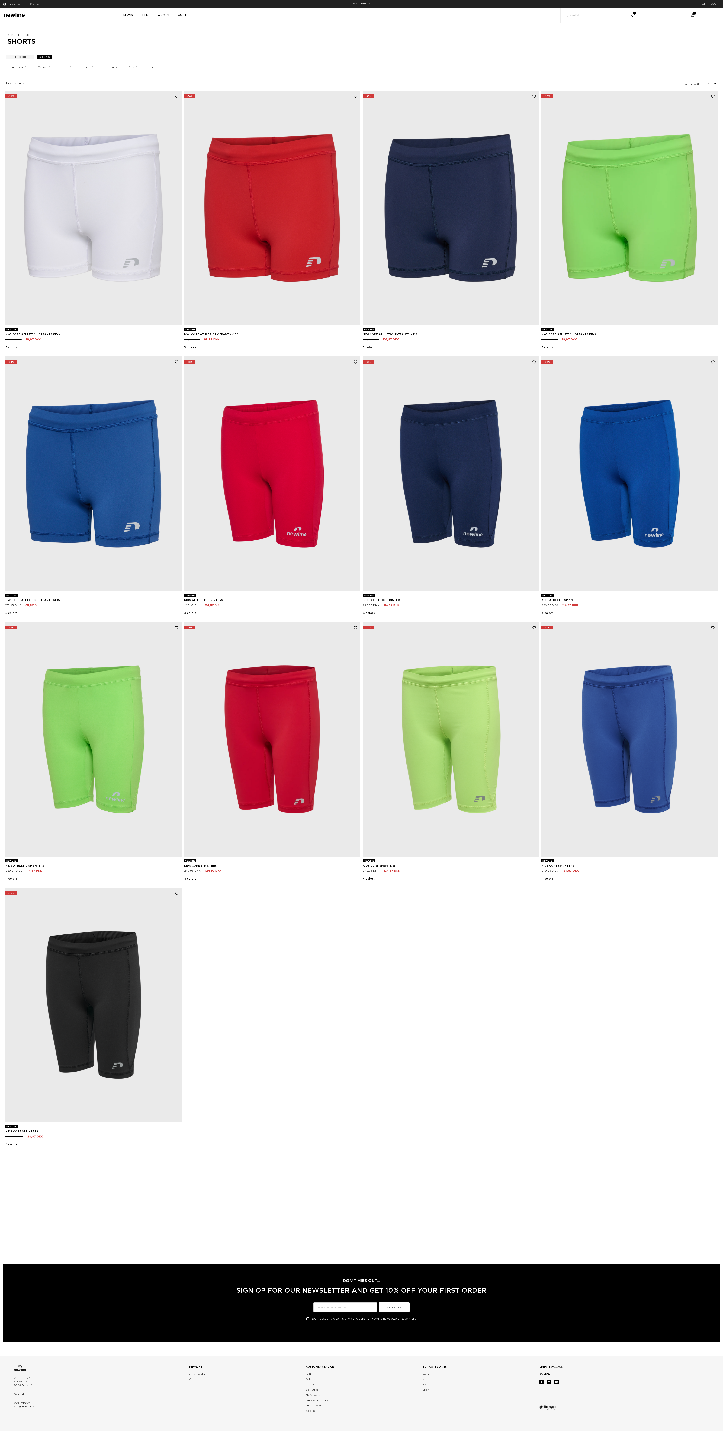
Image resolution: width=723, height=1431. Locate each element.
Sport (426, 1389)
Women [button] (163, 14)
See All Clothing (21, 56)
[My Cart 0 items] (693, 15)
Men (425, 1379)
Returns (310, 1384)
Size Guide (312, 1389)
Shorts (45, 56)
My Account (313, 1395)
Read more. (409, 1318)
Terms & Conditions (317, 1400)
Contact (194, 1379)
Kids (11, 35)
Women (427, 1373)
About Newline (197, 1373)
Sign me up (394, 1307)
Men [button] (145, 14)
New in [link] (128, 14)
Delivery (310, 1379)
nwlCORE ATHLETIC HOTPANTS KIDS (32, 334)
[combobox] (581, 15)
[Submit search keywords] (566, 15)
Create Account (552, 1366)
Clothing (23, 35)
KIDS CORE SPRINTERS (200, 865)
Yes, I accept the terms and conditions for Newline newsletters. (364, 1318)
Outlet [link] (183, 14)
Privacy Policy (314, 1405)
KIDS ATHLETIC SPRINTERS (203, 600)
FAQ (308, 1373)
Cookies (311, 1410)
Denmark (14, 4)
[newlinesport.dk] (14, 14)
